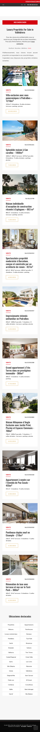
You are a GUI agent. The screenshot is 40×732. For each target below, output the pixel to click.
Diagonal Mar (11, 675)
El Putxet (29, 680)
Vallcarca (11, 652)
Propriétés (11, 625)
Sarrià (11, 643)
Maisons (10, 629)
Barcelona (17, 48)
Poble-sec (11, 680)
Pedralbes (11, 638)
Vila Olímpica (11, 666)
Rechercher (20, 22)
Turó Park (29, 638)
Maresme (29, 666)
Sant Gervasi (29, 675)
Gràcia (11, 671)
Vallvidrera (24, 48)
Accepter (24, 726)
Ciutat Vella (29, 657)
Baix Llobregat (29, 689)
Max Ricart (11, 48)
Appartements (29, 625)
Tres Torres (29, 652)
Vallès (11, 689)
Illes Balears (29, 694)
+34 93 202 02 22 (32, 4)
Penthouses (29, 629)
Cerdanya (11, 685)
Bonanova (29, 643)
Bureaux (29, 634)
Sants (11, 661)
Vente (29, 48)
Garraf (11, 694)
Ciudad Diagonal (11, 657)
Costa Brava (29, 685)
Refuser (29, 726)
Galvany (29, 648)
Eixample (11, 648)
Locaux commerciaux (11, 634)
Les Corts (29, 661)
